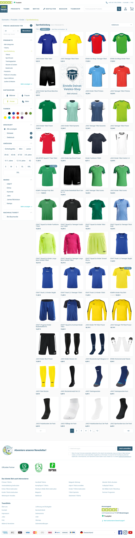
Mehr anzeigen (25, 84)
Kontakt (126, 2)
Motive (36, 9)
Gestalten (51, 9)
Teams (27, 9)
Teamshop (75, 9)
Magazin (63, 9)
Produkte (15, 9)
